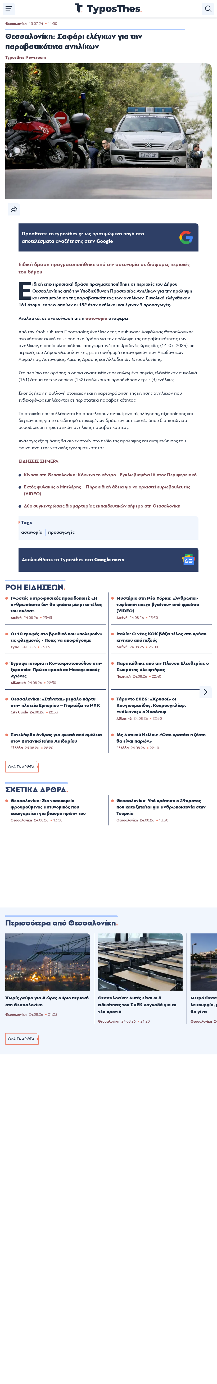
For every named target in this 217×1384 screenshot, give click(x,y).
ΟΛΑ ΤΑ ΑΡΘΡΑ (21, 767)
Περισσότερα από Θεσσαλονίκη (60, 923)
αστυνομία (96, 318)
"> (83, 237)
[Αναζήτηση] (208, 9)
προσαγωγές (61, 532)
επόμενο (206, 692)
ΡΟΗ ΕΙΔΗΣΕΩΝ (34, 587)
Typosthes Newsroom (25, 57)
